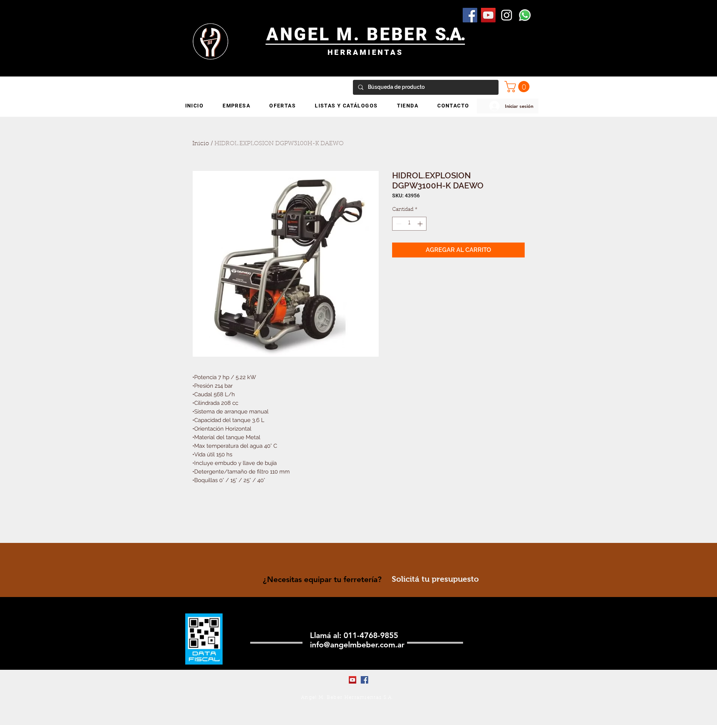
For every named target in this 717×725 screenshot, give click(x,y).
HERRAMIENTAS (365, 52)
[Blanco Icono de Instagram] (506, 15)
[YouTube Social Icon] (488, 15)
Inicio (200, 144)
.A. (455, 34)
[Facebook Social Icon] (470, 15)
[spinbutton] (409, 223)
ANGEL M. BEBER (350, 34)
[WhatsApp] (525, 15)
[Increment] (420, 223)
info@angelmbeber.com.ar (357, 644)
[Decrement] (398, 223)
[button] (518, 86)
